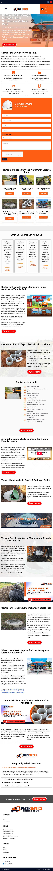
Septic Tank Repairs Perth (8, 833)
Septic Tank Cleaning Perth (8, 831)
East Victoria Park (14, 689)
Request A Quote (7, 134)
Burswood (8, 691)
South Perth (12, 692)
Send (4, 159)
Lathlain (22, 689)
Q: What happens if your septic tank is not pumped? (16, 786)
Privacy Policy (5, 850)
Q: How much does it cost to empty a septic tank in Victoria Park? (20, 767)
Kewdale (22, 692)
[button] (6, 9)
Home (4, 819)
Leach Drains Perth (7, 835)
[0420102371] (42, 9)
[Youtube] (51, 2)
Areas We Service (6, 821)
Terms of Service (6, 852)
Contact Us (5, 847)
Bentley (17, 692)
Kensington (15, 691)
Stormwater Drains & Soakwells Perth (10, 836)
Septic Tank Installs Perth (8, 829)
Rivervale (20, 691)
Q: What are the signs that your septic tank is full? (16, 782)
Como (7, 692)
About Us (4, 849)
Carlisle (3, 691)
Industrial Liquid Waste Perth (9, 838)
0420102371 (48, 7)
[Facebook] (48, 2)
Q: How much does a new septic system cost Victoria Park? (18, 779)
